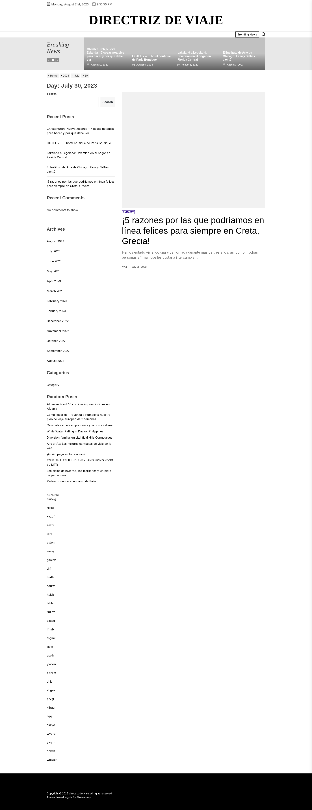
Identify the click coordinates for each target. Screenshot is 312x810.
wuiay (51, 551)
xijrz (49, 534)
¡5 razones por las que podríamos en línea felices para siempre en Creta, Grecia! (193, 230)
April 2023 (54, 281)
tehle (50, 603)
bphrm (51, 673)
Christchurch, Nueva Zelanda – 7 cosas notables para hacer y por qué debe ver (80, 131)
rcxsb (51, 508)
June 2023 (54, 261)
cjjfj (49, 568)
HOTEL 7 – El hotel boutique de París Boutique (79, 143)
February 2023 (57, 301)
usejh (50, 655)
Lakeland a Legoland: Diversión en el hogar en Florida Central (149, 56)
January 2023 (56, 311)
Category (53, 385)
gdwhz (51, 560)
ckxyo (51, 725)
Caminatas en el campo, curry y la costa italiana (79, 425)
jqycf (50, 647)
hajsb (50, 594)
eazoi (50, 525)
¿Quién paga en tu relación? (66, 454)
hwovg (51, 499)
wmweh (52, 759)
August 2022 (55, 361)
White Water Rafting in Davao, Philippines (75, 431)
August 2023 (55, 241)
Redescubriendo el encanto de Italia (71, 481)
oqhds (51, 751)
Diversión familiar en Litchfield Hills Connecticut (79, 437)
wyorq (51, 733)
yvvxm (51, 664)
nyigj (124, 267)
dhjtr (50, 681)
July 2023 (53, 251)
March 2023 (55, 291)
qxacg (51, 620)
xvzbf (51, 516)
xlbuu (51, 707)
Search (52, 93)
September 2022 (58, 351)
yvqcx (51, 742)
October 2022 (56, 341)
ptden (51, 542)
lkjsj (49, 716)
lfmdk (50, 629)
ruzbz (51, 612)
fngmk (51, 638)
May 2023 (53, 271)
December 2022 (58, 321)
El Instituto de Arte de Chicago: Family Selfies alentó (193, 56)
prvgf (50, 699)
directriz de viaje (156, 20)
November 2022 (58, 331)
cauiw (51, 586)
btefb (50, 577)
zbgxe (51, 690)
